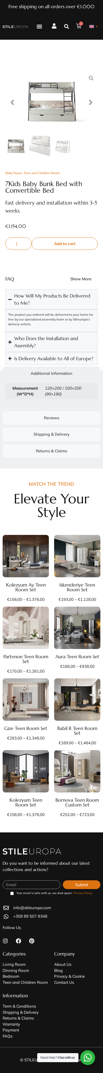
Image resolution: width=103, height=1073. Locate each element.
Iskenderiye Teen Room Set (77, 587)
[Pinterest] (31, 941)
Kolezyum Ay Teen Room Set (26, 587)
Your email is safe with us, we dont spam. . (54, 893)
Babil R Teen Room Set (77, 730)
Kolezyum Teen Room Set (26, 802)
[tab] (51, 374)
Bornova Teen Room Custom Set (77, 802)
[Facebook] (18, 941)
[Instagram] (5, 941)
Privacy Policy (82, 893)
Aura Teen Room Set (77, 656)
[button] (39, 26)
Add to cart (65, 243)
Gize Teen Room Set (25, 728)
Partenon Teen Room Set (25, 658)
